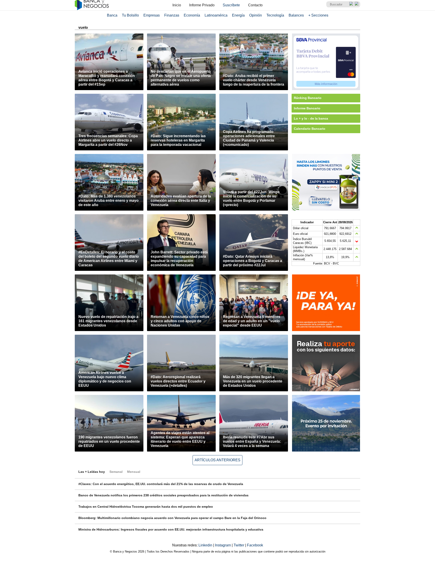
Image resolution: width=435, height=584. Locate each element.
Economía (192, 15)
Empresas (151, 15)
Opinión (255, 15)
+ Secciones (318, 15)
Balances (296, 15)
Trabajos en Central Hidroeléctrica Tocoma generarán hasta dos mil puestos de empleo (145, 506)
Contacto (255, 5)
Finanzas (171, 15)
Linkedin (205, 545)
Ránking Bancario (307, 98)
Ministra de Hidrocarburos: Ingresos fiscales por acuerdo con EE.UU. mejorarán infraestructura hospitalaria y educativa (170, 529)
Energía (238, 15)
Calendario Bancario (309, 128)
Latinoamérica (216, 15)
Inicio (176, 5)
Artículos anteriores (217, 460)
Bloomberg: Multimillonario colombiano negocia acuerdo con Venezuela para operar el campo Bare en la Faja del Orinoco (172, 518)
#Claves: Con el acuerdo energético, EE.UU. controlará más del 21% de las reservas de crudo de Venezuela (160, 484)
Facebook (255, 545)
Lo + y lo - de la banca (311, 118)
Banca (112, 15)
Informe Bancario (307, 108)
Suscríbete (231, 5)
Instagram (223, 545)
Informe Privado (202, 5)
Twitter (239, 545)
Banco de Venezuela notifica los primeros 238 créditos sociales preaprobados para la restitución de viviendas (163, 495)
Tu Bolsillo (130, 15)
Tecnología (275, 15)
